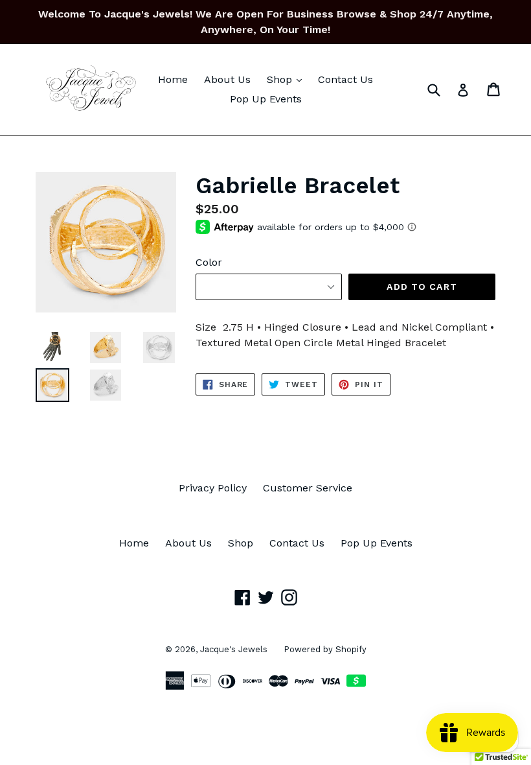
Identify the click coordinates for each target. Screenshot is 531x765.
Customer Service (307, 488)
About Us (227, 79)
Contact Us (345, 79)
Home (173, 79)
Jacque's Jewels (233, 649)
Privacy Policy (213, 488)
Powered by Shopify (325, 649)
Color (209, 262)
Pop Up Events (266, 99)
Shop (287, 79)
